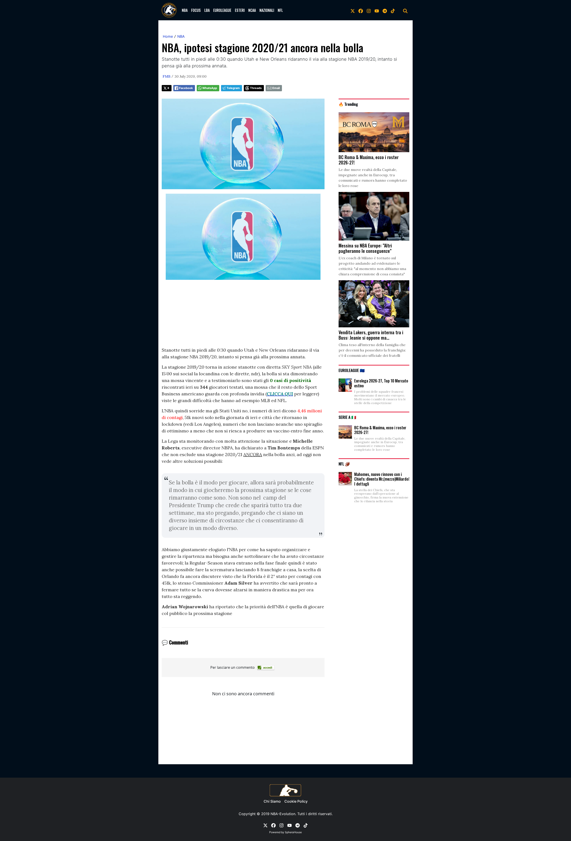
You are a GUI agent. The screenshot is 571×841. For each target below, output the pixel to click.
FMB (166, 76)
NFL (280, 10)
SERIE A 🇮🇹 (347, 417)
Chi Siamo (272, 801)
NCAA (252, 10)
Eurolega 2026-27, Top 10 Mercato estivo (381, 383)
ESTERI (240, 10)
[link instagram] (369, 10)
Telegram (233, 88)
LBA (207, 10)
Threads (256, 88)
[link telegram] (385, 10)
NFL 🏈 (344, 464)
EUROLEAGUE (222, 10)
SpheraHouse (293, 832)
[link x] (353, 10)
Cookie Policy (296, 801)
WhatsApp (209, 88)
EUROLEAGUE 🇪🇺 (352, 370)
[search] (405, 10)
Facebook (186, 88)
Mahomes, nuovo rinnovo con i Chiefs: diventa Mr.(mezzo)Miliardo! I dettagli (381, 479)
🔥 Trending (348, 104)
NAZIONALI (266, 10)
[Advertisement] (243, 315)
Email (276, 88)
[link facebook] (361, 10)
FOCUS (196, 10)
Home (168, 36)
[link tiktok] (393, 10)
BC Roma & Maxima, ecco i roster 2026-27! (380, 430)
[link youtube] (377, 10)
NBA (185, 10)
